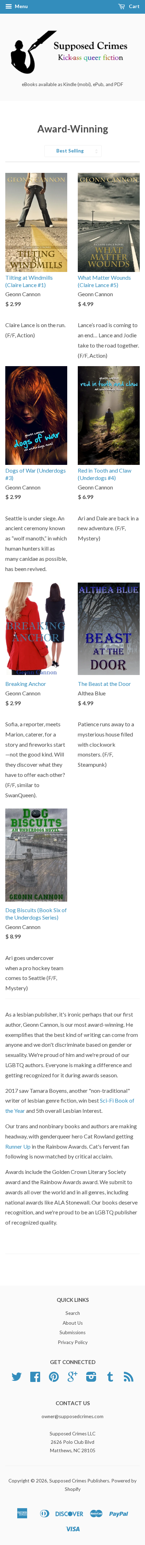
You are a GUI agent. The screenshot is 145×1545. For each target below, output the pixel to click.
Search (72, 1313)
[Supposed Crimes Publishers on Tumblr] (110, 1379)
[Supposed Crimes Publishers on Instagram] (91, 1379)
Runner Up (18, 1146)
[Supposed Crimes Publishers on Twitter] (16, 1379)
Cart (134, 6)
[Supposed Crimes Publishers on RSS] (129, 1379)
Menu (21, 6)
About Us (73, 1323)
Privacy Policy (73, 1342)
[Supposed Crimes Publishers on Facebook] (35, 1379)
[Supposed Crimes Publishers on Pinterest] (54, 1379)
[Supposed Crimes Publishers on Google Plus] (72, 1379)
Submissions (72, 1332)
